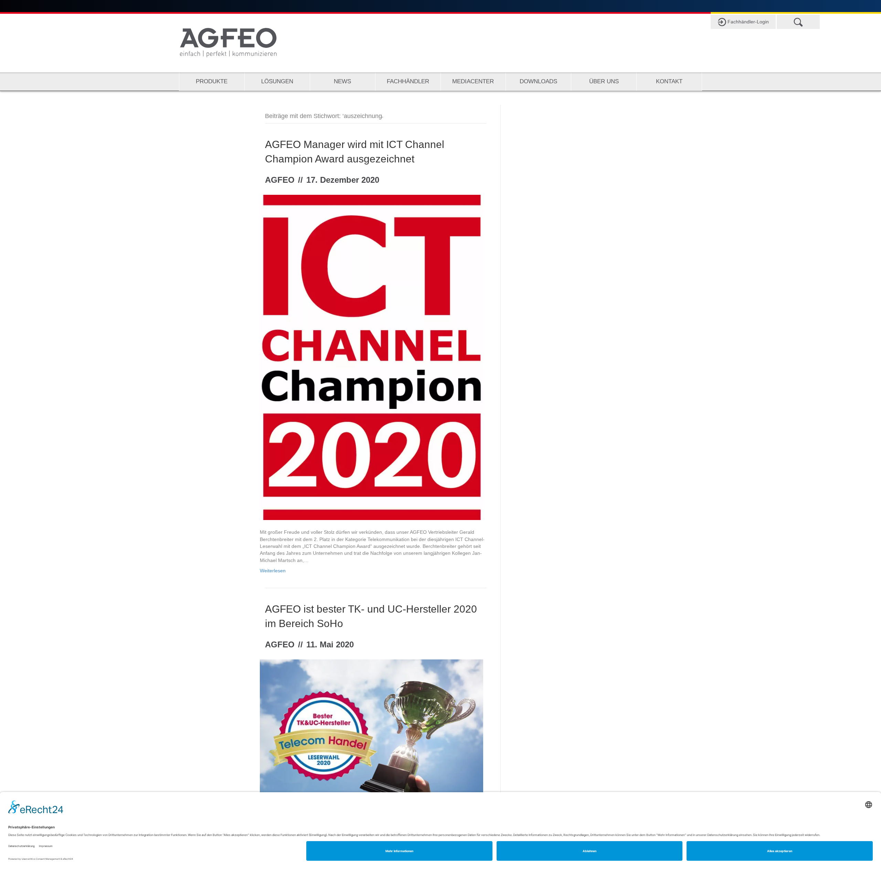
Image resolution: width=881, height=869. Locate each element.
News (342, 81)
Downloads (538, 81)
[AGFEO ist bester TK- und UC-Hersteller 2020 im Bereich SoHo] (371, 733)
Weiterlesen (273, 570)
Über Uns (604, 81)
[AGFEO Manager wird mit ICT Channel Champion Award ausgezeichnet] (371, 357)
